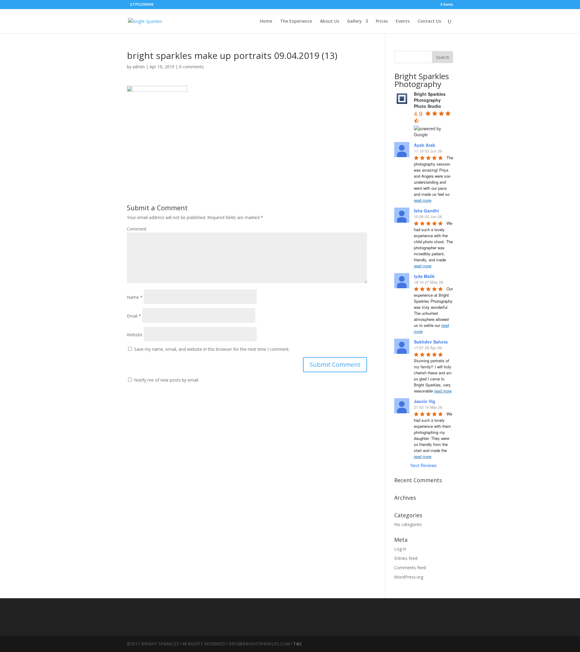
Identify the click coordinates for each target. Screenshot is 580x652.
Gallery (354, 21)
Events (403, 21)
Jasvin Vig (424, 401)
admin (139, 66)
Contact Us (429, 21)
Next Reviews (424, 465)
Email (134, 316)
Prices (382, 21)
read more (422, 200)
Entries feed (405, 558)
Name (135, 297)
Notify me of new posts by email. (166, 380)
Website (135, 334)
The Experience (296, 21)
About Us (329, 21)
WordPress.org (408, 577)
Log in (400, 549)
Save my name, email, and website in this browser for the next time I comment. (212, 349)
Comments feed (410, 567)
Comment (137, 229)
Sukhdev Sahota (431, 342)
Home (266, 21)
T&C (297, 644)
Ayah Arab (424, 145)
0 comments (191, 66)
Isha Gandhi (426, 211)
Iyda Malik (424, 276)
